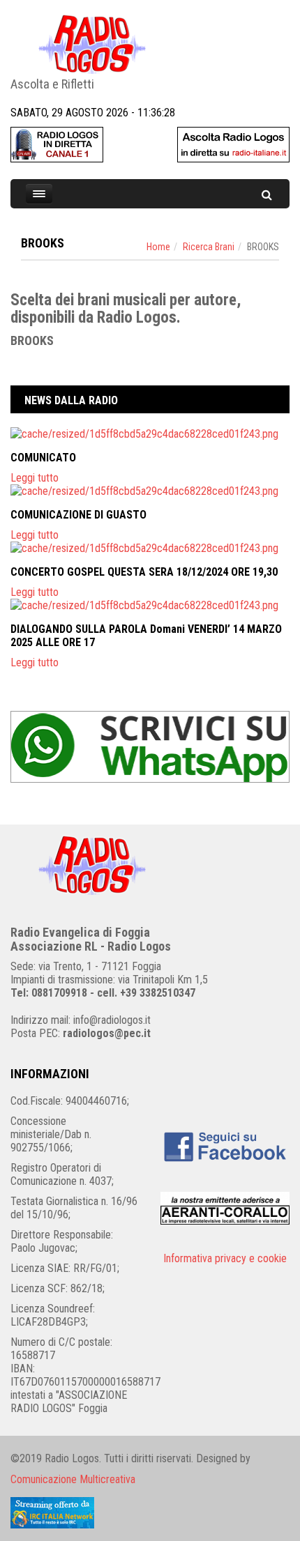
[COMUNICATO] (150, 433)
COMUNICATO (43, 457)
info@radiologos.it (112, 1020)
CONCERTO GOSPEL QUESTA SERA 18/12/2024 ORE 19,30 (144, 571)
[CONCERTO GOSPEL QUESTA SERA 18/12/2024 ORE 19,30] (150, 548)
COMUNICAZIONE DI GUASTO (78, 514)
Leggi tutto (34, 477)
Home (158, 246)
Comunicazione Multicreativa (72, 1479)
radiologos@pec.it (107, 1033)
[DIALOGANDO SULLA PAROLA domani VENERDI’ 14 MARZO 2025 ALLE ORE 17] (150, 605)
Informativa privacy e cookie (225, 1258)
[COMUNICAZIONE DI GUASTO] (150, 491)
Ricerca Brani (208, 246)
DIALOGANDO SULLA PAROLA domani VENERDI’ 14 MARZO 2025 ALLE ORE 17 (146, 635)
